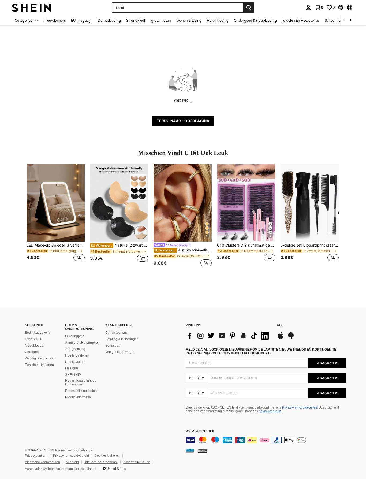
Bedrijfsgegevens (37, 333)
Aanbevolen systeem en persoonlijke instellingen (60, 469)
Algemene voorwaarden (42, 462)
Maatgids (72, 368)
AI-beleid (72, 462)
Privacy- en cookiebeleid (300, 407)
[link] (318, 7)
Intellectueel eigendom (101, 462)
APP (280, 325)
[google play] (290, 338)
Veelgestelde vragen (120, 352)
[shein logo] (31, 7)
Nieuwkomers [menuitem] (55, 20)
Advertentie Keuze (136, 462)
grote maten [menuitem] (161, 20)
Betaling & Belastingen (122, 339)
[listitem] (56, 216)
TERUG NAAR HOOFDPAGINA (183, 120)
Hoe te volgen (75, 362)
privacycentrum (270, 411)
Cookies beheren (107, 456)
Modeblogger (34, 345)
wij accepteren (200, 431)
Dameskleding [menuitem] (109, 20)
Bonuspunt (113, 345)
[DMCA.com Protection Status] (202, 450)
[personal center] (308, 7)
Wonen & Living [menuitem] (188, 20)
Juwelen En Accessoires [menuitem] (300, 20)
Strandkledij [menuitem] (136, 20)
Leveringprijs (74, 336)
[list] (228, 336)
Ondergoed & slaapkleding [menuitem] (255, 20)
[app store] (280, 338)
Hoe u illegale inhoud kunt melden (80, 382)
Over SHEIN (34, 339)
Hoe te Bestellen (77, 355)
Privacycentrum (36, 456)
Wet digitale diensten (40, 358)
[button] (340, 7)
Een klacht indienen (39, 365)
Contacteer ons (116, 333)
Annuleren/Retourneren (82, 342)
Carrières (32, 352)
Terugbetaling (75, 349)
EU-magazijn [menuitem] (81, 20)
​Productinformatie (78, 397)
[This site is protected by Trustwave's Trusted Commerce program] (190, 450)
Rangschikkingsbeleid (81, 391)
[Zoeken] (248, 7)
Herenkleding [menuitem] (218, 20)
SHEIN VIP (73, 375)
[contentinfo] (266, 440)
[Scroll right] (350, 20)
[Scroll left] (344, 20)
